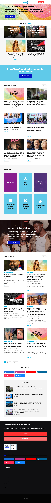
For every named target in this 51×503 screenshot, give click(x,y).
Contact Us (6, 487)
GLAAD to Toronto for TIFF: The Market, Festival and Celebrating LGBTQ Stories (36, 54)
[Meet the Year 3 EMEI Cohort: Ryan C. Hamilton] (14, 265)
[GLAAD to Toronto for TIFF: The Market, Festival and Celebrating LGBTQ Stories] (36, 45)
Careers (5, 485)
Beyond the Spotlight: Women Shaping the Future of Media (13, 126)
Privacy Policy (7, 481)
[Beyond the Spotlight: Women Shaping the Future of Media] (14, 118)
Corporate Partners (8, 479)
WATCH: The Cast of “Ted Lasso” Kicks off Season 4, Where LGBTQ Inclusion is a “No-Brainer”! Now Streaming (36, 154)
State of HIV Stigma (32, 341)
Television (29, 272)
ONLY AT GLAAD (9, 256)
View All (44, 85)
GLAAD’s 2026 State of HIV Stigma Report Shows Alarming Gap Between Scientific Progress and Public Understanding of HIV (14, 104)
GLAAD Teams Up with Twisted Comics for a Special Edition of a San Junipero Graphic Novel (36, 29)
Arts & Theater (8, 272)
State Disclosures (7, 483)
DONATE (41, 2)
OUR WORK (7, 169)
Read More (16, 59)
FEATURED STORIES (10, 85)
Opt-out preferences (8, 489)
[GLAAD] (25, 2)
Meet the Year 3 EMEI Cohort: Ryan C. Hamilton (14, 31)
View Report (10, 16)
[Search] (46, 2)
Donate (5, 474)
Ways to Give (6, 476)
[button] (1, 12)
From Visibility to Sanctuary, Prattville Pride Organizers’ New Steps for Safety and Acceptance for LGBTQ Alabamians (36, 104)
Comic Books (8, 341)
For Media (6, 472)
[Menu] (5, 2)
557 (14, 362)
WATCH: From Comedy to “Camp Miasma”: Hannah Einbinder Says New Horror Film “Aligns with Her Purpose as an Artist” (14, 154)
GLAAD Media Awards (8, 477)
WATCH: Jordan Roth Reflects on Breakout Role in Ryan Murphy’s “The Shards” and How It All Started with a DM (27, 402)
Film (6, 306)
